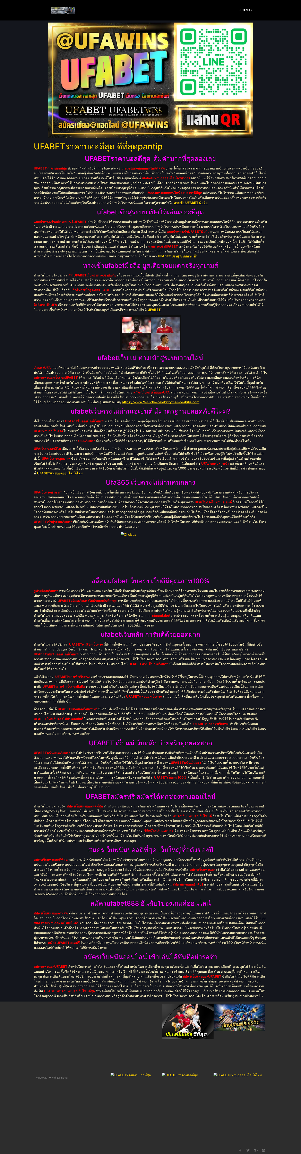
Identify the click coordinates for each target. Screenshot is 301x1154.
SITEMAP (246, 10)
